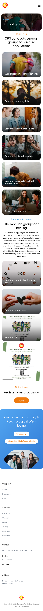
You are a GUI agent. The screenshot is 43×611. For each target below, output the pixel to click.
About (4, 489)
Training (5, 527)
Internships (6, 494)
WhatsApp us (21, 434)
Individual (6, 513)
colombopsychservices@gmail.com (17, 550)
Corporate (6, 531)
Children (5, 518)
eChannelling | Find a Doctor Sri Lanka (21, 441)
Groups (5, 522)
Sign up (22, 400)
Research (6, 535)
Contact (5, 498)
